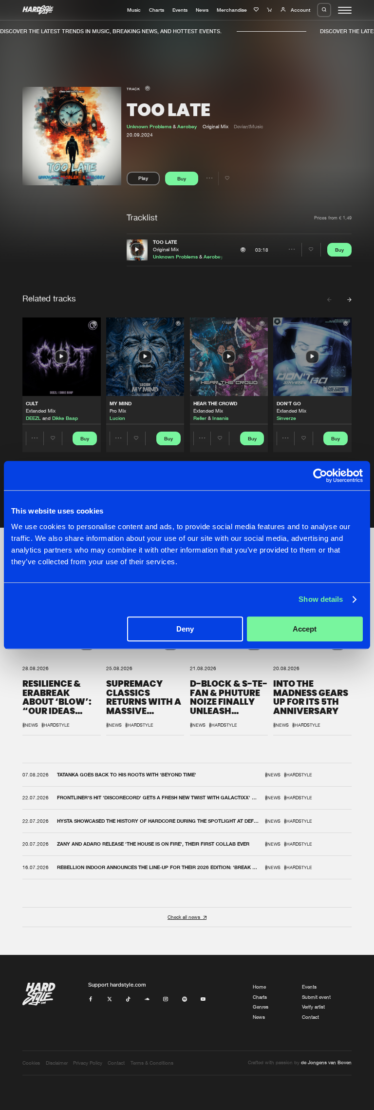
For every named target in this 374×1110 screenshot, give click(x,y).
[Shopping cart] (270, 10)
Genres (260, 1007)
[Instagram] (165, 999)
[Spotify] (184, 999)
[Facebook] (90, 999)
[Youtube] (203, 999)
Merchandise (232, 10)
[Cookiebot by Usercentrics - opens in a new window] (320, 475)
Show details (321, 599)
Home (259, 987)
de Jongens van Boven (326, 1062)
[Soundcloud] (147, 999)
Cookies (31, 1063)
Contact (310, 1017)
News (202, 10)
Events (179, 10)
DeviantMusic (248, 126)
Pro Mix (118, 411)
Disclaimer (57, 1063)
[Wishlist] (257, 10)
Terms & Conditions (152, 1063)
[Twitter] (109, 999)
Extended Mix (41, 411)
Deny (185, 629)
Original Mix (166, 249)
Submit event (316, 997)
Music (134, 10)
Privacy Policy (87, 1063)
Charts (156, 10)
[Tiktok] (128, 999)
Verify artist (313, 1007)
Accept (305, 629)
